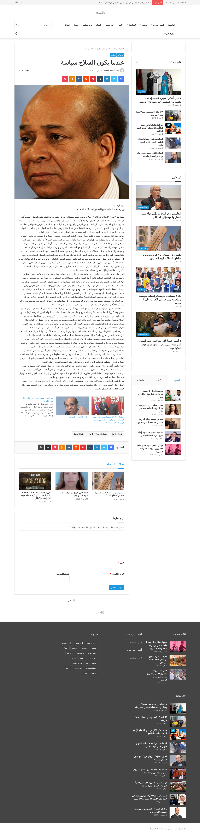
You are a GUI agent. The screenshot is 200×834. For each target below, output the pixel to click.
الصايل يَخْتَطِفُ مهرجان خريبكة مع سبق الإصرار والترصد (150, 155)
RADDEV (154, 829)
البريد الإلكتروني (117, 574)
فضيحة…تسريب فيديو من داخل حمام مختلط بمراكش (158, 659)
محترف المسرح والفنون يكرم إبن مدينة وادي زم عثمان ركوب (150, 810)
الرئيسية (171, 25)
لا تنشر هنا (78, 668)
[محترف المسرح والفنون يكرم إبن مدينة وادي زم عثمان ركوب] (178, 812)
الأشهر (177, 380)
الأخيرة (159, 380)
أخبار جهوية (110, 25)
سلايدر (113, 55)
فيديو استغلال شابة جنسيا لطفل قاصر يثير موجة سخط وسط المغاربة (149, 448)
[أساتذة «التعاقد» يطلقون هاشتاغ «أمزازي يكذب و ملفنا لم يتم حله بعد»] (178, 773)
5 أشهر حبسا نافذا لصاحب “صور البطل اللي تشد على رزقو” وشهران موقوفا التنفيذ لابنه (160, 344)
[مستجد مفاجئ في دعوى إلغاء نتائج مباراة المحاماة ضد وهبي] (173, 436)
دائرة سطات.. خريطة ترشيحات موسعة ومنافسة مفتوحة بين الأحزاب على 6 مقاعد (160, 299)
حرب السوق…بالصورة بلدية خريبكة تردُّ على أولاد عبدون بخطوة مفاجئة (151, 784)
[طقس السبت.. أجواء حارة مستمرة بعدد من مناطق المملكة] (108, 481)
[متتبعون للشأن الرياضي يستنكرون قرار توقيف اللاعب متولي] (173, 395)
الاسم (121, 563)
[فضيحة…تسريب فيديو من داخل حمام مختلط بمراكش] (178, 660)
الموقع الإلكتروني (63, 574)
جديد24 (110, 48)
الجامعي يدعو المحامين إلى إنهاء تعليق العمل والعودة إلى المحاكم (161, 215)
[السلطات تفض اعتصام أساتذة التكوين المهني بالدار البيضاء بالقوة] (173, 143)
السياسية (132, 25)
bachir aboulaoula (111, 70)
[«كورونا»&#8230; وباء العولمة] (72, 406)
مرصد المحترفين (90, 673)
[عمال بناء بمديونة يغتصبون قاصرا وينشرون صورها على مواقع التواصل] (178, 674)
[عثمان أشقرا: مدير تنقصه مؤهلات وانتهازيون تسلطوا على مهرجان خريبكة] (178, 708)
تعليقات (140, 380)
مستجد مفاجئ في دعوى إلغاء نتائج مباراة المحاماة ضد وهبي (150, 434)
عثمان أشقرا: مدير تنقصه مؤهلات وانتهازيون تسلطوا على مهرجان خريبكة (160, 100)
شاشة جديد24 (91, 663)
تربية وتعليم (87, 25)
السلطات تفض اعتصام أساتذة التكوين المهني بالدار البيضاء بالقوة (150, 142)
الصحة (76, 25)
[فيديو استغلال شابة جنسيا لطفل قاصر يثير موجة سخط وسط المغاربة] (173, 449)
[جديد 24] (100, 12)
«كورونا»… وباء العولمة (79, 416)
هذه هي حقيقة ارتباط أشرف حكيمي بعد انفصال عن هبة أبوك (149, 421)
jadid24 (116, 434)
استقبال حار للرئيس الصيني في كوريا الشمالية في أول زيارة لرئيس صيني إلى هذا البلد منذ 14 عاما (108, 419)
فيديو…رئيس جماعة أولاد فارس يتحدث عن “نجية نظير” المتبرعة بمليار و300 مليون (149, 797)
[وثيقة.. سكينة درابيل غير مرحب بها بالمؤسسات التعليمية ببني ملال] (173, 409)
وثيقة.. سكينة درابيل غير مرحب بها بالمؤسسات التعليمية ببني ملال (149, 408)
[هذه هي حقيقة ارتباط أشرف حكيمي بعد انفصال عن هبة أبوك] (173, 423)
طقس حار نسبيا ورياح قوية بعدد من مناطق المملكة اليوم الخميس (124, 2)
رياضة (121, 25)
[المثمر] (71, 600)
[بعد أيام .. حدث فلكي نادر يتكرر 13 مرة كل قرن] (35, 407)
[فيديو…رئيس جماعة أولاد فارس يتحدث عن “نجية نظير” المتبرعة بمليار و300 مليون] (178, 799)
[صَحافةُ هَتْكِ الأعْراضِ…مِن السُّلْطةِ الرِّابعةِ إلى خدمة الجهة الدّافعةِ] (173, 128)
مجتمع (144, 25)
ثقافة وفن (80, 653)
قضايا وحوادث (158, 25)
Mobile (78, 434)
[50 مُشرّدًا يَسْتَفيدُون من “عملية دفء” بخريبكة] (173, 115)
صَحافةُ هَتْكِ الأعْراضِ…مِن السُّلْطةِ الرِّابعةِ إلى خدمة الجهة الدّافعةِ (150, 128)
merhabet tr (91, 643)
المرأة (67, 25)
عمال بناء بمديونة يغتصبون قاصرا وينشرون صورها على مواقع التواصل (157, 675)
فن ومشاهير (77, 663)
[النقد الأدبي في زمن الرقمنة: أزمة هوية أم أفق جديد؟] (71, 481)
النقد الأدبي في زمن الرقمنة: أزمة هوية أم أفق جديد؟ (73, 494)
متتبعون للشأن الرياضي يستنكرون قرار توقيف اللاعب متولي (150, 394)
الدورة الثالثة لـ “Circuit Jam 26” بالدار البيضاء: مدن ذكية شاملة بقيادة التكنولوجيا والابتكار (36, 495)
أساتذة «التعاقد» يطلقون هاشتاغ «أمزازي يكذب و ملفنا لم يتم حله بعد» (150, 771)
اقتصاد (98, 25)
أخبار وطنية (66, 643)
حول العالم (170, 33)
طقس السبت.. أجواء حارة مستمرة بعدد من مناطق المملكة (109, 494)
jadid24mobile (97, 434)
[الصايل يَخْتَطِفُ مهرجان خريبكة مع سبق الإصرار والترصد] (173, 157)
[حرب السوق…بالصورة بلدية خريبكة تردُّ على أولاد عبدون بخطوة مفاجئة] (178, 786)
